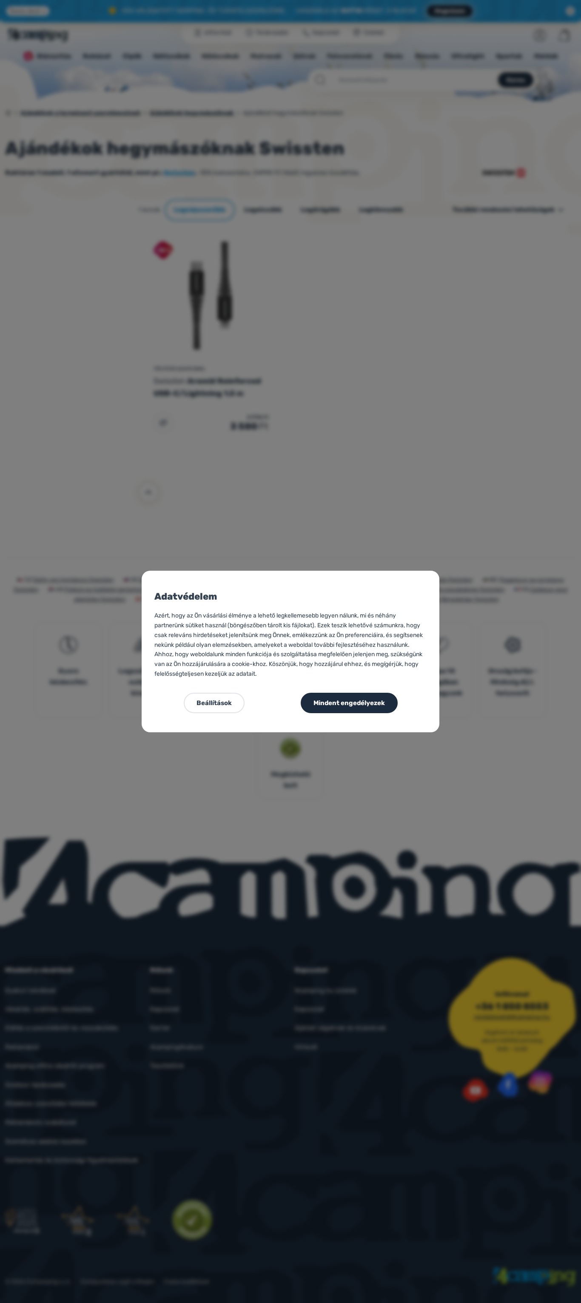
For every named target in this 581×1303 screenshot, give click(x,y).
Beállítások (214, 703)
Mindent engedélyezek (349, 703)
